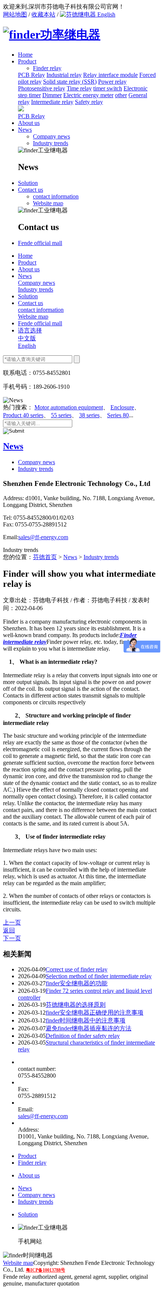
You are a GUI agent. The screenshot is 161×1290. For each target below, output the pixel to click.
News (25, 129)
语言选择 (30, 330)
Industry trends (50, 143)
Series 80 (118, 415)
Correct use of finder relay (76, 969)
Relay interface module (110, 75)
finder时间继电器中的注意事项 (85, 1020)
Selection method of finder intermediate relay (99, 976)
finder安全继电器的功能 (76, 983)
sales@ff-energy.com (43, 537)
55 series (61, 415)
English (105, 14)
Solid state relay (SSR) (70, 81)
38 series (89, 415)
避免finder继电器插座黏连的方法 (88, 1028)
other (121, 95)
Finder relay (32, 1162)
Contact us (30, 189)
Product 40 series (23, 415)
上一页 (12, 922)
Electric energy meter (88, 95)
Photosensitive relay (41, 88)
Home (25, 54)
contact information (56, 196)
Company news (51, 136)
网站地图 (15, 14)
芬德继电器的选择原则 (76, 1004)
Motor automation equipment (68, 407)
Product (27, 61)
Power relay (112, 81)
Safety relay (89, 102)
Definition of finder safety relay (83, 1036)
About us (29, 123)
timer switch (107, 88)
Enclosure (122, 407)
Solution (28, 183)
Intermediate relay (52, 102)
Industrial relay (64, 75)
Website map (48, 203)
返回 (9, 930)
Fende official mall (40, 243)
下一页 (12, 938)
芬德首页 (45, 557)
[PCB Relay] (21, 109)
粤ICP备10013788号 (45, 1270)
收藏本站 (43, 14)
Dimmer (52, 95)
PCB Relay (31, 75)
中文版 (27, 338)
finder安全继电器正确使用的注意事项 (94, 1012)
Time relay (79, 88)
